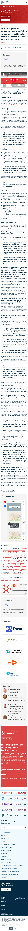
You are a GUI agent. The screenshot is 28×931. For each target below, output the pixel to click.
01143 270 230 (4, 913)
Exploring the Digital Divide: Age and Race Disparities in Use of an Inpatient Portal (14, 570)
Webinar (3, 42)
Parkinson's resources (6, 862)
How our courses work (6, 832)
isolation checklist (5, 431)
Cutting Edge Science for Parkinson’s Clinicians (12, 865)
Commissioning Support (6, 847)
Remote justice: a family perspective (13, 573)
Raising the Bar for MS (6, 859)
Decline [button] (16, 928)
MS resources (4, 853)
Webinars (3, 841)
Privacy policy (18, 897)
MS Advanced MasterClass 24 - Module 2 (13, 778)
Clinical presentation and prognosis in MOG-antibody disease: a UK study (15, 556)
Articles (3, 897)
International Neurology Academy (9, 844)
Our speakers (4, 835)
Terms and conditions (20, 898)
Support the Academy (6, 850)
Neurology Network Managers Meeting (10, 874)
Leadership (3, 856)
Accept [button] (11, 928)
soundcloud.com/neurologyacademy (10, 580)
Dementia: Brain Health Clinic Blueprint (10, 868)
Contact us (3, 877)
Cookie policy (18, 900)
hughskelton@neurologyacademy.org (16, 104)
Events (2, 898)
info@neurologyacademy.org (8, 914)
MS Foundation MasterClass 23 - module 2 (13, 770)
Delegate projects (5, 838)
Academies (3, 900)
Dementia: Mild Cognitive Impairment (10, 871)
